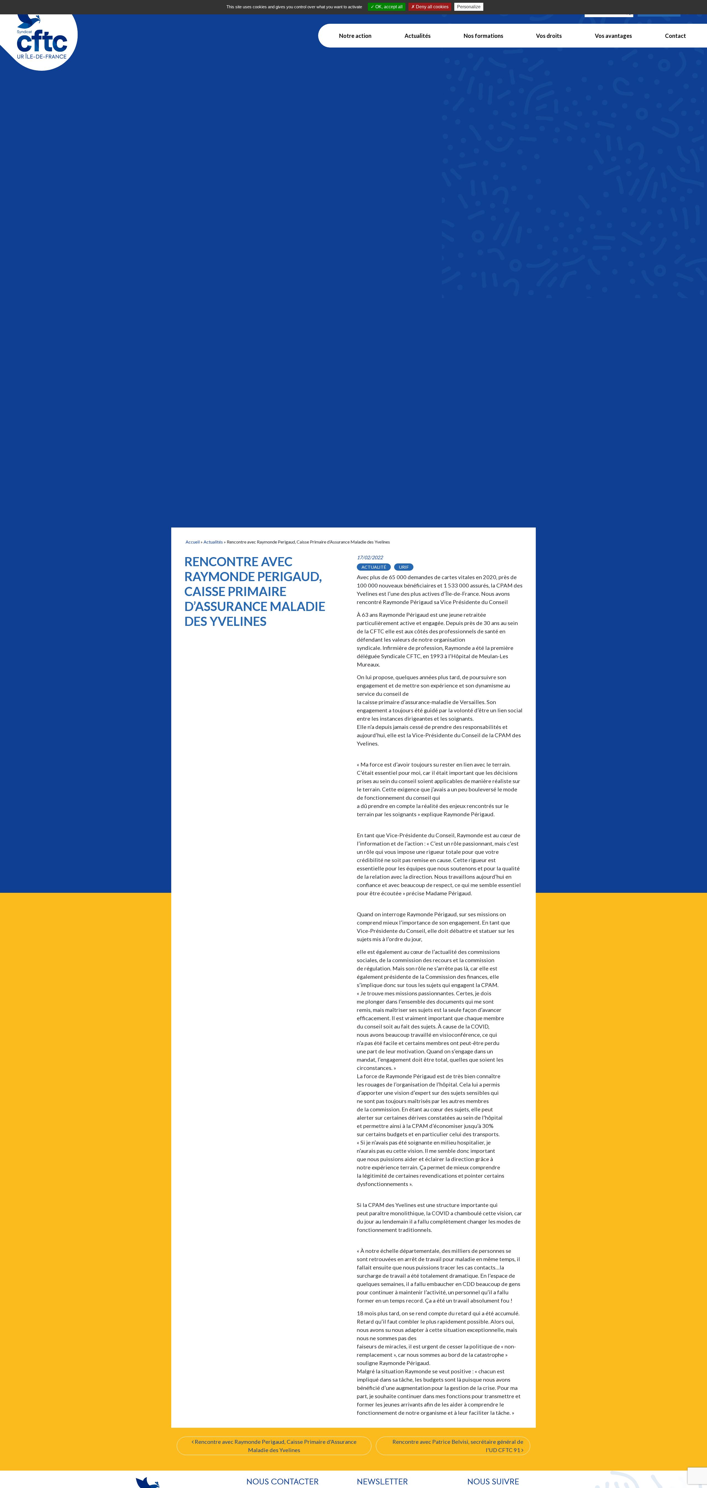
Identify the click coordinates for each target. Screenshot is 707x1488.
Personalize (469, 6)
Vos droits (549, 35)
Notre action (355, 35)
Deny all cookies (432, 6)
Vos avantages (613, 35)
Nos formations (483, 35)
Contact (675, 35)
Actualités (418, 35)
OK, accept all (388, 6)
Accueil (193, 541)
